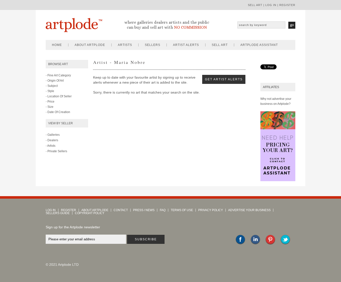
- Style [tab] (50, 91)
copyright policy (89, 213)
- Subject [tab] (52, 86)
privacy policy (210, 210)
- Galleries (53, 135)
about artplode (90, 44)
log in (270, 4)
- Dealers (52, 140)
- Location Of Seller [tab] (59, 96)
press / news (144, 210)
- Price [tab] (50, 101)
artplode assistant (259, 44)
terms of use (182, 210)
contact (121, 210)
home (57, 44)
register (287, 4)
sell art (255, 4)
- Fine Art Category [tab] (58, 75)
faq (163, 210)
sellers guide (58, 213)
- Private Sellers (56, 151)
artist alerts (186, 44)
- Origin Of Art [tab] (55, 80)
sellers (152, 44)
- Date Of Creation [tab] (58, 112)
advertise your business (249, 210)
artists (125, 44)
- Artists (50, 145)
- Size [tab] (49, 107)
